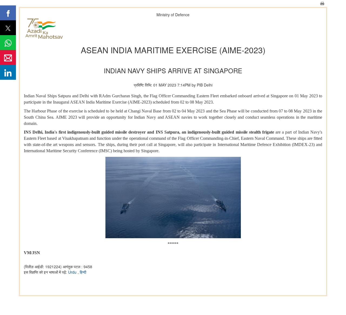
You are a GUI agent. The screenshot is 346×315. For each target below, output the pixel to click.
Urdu (73, 272)
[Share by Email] (8, 57)
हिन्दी (83, 272)
